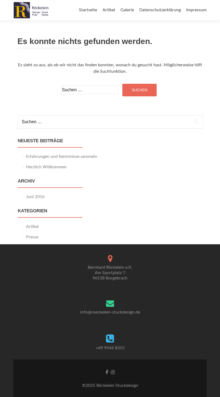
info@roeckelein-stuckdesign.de (110, 312)
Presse (32, 237)
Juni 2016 (35, 197)
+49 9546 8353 (110, 348)
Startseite (88, 10)
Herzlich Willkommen (46, 167)
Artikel (108, 10)
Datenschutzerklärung (160, 10)
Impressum (196, 10)
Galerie (127, 10)
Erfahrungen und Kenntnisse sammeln (61, 156)
